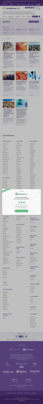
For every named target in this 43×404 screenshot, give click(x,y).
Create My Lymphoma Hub (21, 211)
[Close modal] (38, 191)
